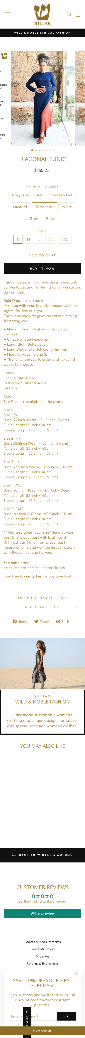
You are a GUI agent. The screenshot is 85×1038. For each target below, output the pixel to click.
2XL (65, 239)
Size (42, 231)
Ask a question (42, 607)
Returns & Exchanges (43, 963)
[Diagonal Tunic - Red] (13, 818)
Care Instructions (42, 949)
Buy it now (42, 268)
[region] (42, 1030)
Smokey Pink (62, 195)
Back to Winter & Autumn (45, 855)
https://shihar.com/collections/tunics (34, 567)
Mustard (20, 206)
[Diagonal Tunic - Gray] (18, 822)
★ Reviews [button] (27, 1022)
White (67, 206)
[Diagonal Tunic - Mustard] (23, 818)
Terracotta (45, 206)
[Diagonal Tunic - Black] (23, 822)
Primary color (43, 186)
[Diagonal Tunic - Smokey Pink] (18, 818)
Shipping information (43, 597)
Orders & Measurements (42, 942)
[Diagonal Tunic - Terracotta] (28, 818)
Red (40, 195)
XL (51, 239)
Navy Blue (20, 195)
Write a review (43, 913)
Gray (34, 218)
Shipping (42, 956)
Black (50, 218)
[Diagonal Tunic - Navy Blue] (8, 818)
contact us (32, 576)
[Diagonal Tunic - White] (13, 822)
